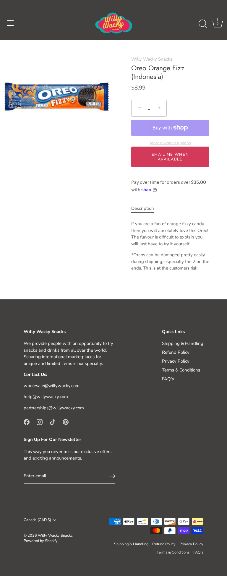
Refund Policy (175, 352)
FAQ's (168, 379)
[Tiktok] (53, 421)
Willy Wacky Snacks (151, 59)
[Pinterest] (66, 421)
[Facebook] (27, 421)
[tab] (145, 208)
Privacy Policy (175, 361)
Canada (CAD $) (37, 520)
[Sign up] (112, 476)
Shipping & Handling (182, 343)
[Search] (202, 23)
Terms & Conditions (181, 370)
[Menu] (10, 23)
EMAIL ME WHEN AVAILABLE (170, 157)
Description (142, 208)
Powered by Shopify (41, 540)
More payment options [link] (170, 143)
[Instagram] (40, 421)
